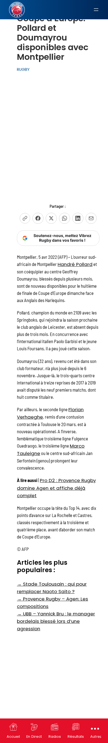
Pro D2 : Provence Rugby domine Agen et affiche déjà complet (56, 488)
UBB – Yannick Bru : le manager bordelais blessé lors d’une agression (56, 621)
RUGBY (23, 69)
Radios (54, 736)
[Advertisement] (54, 131)
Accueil (13, 736)
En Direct (34, 736)
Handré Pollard (75, 264)
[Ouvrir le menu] (96, 9)
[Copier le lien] (25, 218)
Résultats (76, 736)
